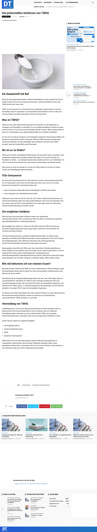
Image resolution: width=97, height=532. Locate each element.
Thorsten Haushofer (71, 50)
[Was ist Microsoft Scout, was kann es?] (69, 102)
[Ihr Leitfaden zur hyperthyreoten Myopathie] (60, 425)
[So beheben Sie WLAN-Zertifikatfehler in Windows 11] (69, 95)
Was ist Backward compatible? (36, 500)
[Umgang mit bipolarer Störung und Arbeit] (13, 425)
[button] (92, 2)
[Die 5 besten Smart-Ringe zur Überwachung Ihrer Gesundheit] (69, 87)
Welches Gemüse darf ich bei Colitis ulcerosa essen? (83, 435)
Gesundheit (6, 16)
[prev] (91, 7)
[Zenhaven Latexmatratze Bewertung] (37, 425)
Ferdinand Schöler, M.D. (10, 20)
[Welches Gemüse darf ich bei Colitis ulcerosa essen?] (84, 425)
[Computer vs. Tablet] (27, 515)
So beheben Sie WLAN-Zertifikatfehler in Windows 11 (81, 94)
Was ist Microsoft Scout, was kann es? (56, 7)
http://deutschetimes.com (21, 397)
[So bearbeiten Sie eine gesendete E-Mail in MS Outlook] (80, 34)
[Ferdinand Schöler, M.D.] (8, 396)
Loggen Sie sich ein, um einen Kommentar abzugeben (30, 483)
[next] (94, 7)
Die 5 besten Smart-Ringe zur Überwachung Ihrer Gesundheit (82, 87)
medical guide (26, 385)
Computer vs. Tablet (36, 515)
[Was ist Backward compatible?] (27, 499)
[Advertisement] (33, 34)
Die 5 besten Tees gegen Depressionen (38, 508)
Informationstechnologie (72, 44)
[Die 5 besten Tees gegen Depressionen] (27, 507)
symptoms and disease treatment (40, 385)
